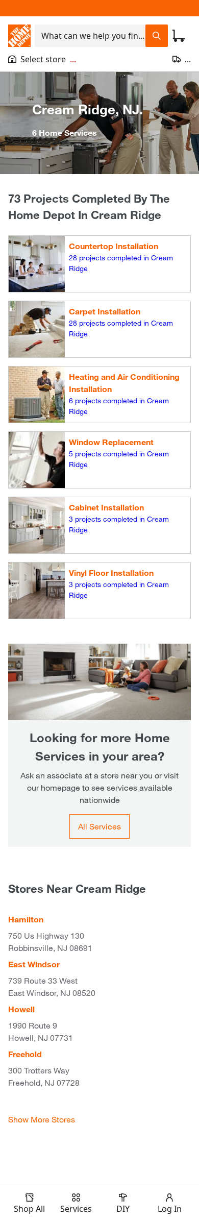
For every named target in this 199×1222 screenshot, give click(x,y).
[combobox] (90, 35)
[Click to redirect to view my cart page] (178, 36)
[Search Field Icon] (156, 36)
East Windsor (34, 964)
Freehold (25, 1054)
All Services (99, 826)
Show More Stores (41, 1119)
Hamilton (25, 919)
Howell (21, 1009)
